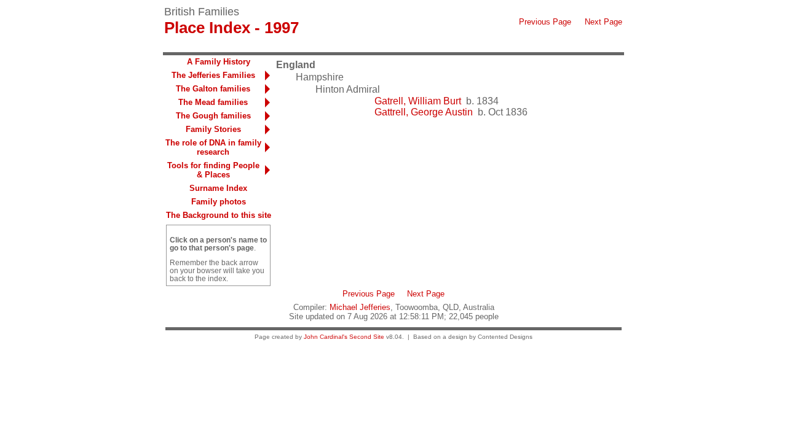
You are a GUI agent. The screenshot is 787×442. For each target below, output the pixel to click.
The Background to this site (218, 215)
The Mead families (213, 102)
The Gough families (213, 115)
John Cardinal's (325, 336)
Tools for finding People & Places (213, 170)
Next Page (603, 21)
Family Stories (213, 129)
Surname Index (218, 188)
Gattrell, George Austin (423, 112)
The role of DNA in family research (213, 147)
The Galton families (213, 88)
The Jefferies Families (213, 75)
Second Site (366, 336)
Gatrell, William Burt (417, 101)
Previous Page (545, 21)
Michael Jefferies (360, 307)
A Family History (218, 61)
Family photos (218, 201)
